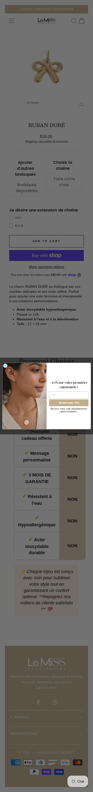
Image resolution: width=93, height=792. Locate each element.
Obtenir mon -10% (68, 402)
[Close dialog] (5, 366)
